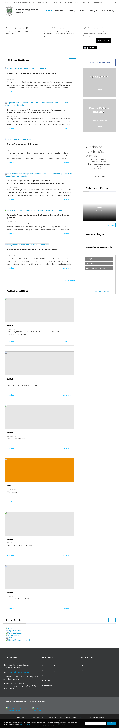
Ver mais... (67, 92)
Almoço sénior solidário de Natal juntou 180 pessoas (33, 249)
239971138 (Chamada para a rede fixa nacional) (27, 2)
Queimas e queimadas (92, 2)
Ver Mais (111, 225)
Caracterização (50, 671)
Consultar (31, 40)
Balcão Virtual (103, 11)
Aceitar (111, 723)
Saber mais (99, 176)
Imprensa (47, 686)
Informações (86, 11)
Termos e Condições (71, 717)
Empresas (48, 676)
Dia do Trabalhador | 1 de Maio (22, 144)
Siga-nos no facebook (99, 62)
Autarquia (72, 11)
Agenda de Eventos (52, 666)
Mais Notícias (70, 280)
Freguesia (59, 11)
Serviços (86, 671)
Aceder (99, 89)
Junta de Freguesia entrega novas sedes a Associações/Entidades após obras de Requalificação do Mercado (35, 183)
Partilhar (10, 92)
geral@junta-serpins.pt (67, 2)
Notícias (86, 666)
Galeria (46, 681)
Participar (69, 40)
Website (88, 40)
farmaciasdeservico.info (103, 292)
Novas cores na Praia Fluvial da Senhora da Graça (31, 73)
